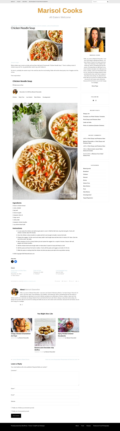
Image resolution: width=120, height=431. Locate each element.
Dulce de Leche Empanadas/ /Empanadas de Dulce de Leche (61, 359)
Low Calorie (31, 25)
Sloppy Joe (86, 113)
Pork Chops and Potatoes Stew (92, 119)
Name (13, 388)
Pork (84, 189)
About (13, 1)
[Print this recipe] (13, 85)
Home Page (95, 86)
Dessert (85, 177)
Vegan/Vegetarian (88, 198)
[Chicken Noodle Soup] (45, 60)
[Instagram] (96, 100)
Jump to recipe (15, 62)
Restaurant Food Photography (38, 1)
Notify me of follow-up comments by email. (23, 407)
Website (13, 401)
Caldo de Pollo (37, 270)
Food (18, 1)
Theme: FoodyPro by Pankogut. (36, 425)
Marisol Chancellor (36, 92)
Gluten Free (86, 183)
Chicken (14, 25)
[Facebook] (93, 100)
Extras (85, 180)
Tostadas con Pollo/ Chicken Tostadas (94, 116)
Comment (14, 370)
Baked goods (87, 168)
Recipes (25, 1)
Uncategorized (53, 25)
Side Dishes (86, 192)
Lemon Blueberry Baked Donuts (21, 359)
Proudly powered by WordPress (19, 425)
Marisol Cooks (60, 10)
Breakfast (86, 171)
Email (13, 395)
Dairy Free (22, 25)
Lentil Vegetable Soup (61, 270)
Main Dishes (41, 25)
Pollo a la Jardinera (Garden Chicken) (93, 125)
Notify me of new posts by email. (20, 411)
